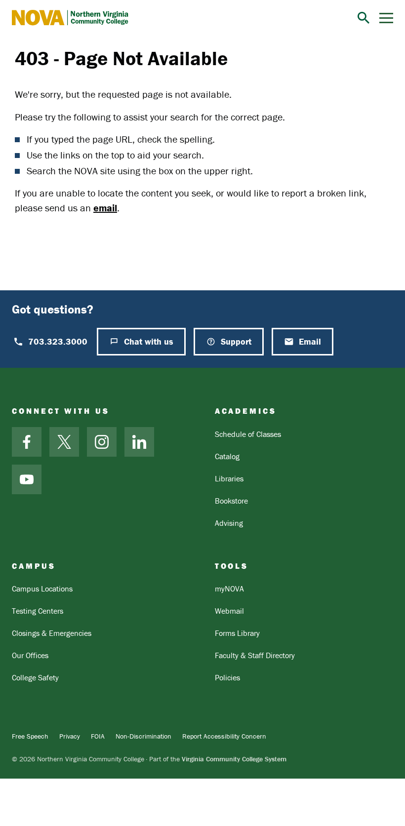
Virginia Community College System (234, 758)
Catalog (227, 456)
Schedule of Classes (248, 434)
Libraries (229, 478)
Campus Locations (42, 588)
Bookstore (231, 501)
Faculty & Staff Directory (255, 655)
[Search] (363, 18)
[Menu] (386, 18)
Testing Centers (37, 611)
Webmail (229, 611)
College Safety (35, 677)
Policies (227, 677)
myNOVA (229, 588)
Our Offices (30, 655)
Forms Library (237, 633)
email (105, 207)
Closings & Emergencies (51, 633)
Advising (229, 523)
